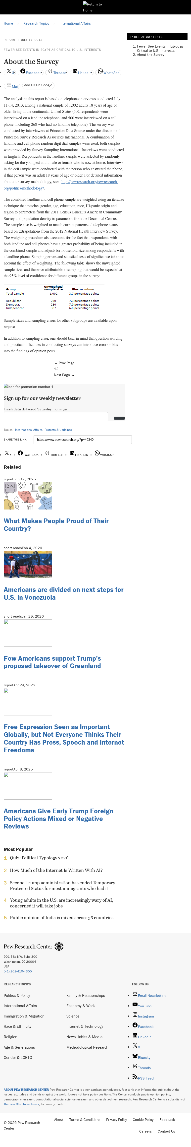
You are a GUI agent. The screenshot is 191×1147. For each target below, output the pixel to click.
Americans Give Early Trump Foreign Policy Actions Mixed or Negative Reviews (58, 818)
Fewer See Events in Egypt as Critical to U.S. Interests (52, 50)
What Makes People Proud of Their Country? (56, 524)
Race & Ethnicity (17, 1026)
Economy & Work (80, 1005)
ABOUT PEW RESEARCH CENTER (26, 1089)
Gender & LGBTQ (18, 1057)
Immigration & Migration (24, 1016)
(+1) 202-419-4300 (18, 971)
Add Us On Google (38, 84)
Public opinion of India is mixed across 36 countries (61, 918)
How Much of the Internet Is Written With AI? (56, 870)
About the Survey (150, 54)
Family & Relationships (85, 995)
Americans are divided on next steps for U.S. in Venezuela (64, 593)
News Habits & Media (84, 1036)
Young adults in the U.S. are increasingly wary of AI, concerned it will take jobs (61, 903)
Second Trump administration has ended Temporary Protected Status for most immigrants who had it (62, 885)
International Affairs (28, 430)
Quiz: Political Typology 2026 (39, 858)
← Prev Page (64, 362)
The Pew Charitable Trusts (21, 1104)
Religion (10, 1036)
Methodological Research (87, 1047)
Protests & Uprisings (58, 430)
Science (72, 1016)
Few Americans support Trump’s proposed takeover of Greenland (52, 662)
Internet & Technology (84, 1026)
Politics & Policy (17, 995)
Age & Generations (19, 1047)
